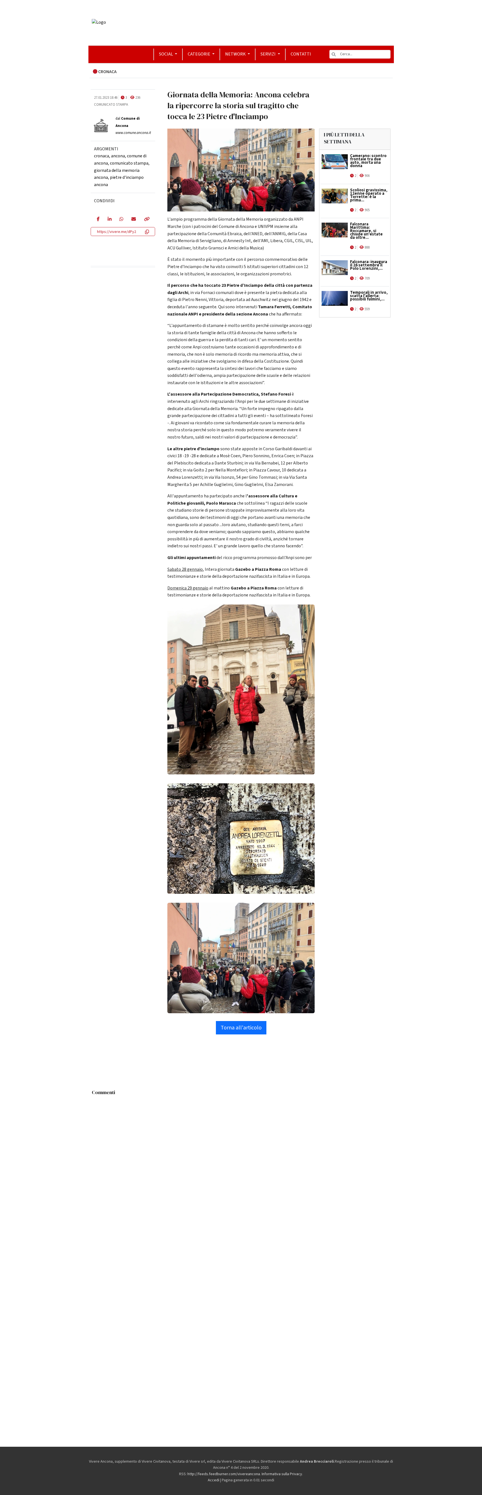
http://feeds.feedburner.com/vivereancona (223, 1474)
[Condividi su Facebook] (98, 219)
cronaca (101, 156)
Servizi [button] (268, 54)
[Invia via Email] (133, 219)
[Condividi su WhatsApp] (121, 219)
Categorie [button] (199, 54)
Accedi (213, 1480)
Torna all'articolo (241, 1028)
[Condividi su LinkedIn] (109, 219)
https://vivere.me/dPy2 (116, 232)
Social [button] (166, 54)
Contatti (301, 54)
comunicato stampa (129, 163)
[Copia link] (146, 219)
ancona (118, 156)
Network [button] (236, 54)
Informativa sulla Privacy (282, 1474)
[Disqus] (241, 1168)
